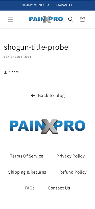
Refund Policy (73, 172)
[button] (10, 19)
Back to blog (51, 95)
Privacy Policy (70, 156)
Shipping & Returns (27, 172)
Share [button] (14, 71)
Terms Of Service (26, 156)
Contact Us (59, 188)
